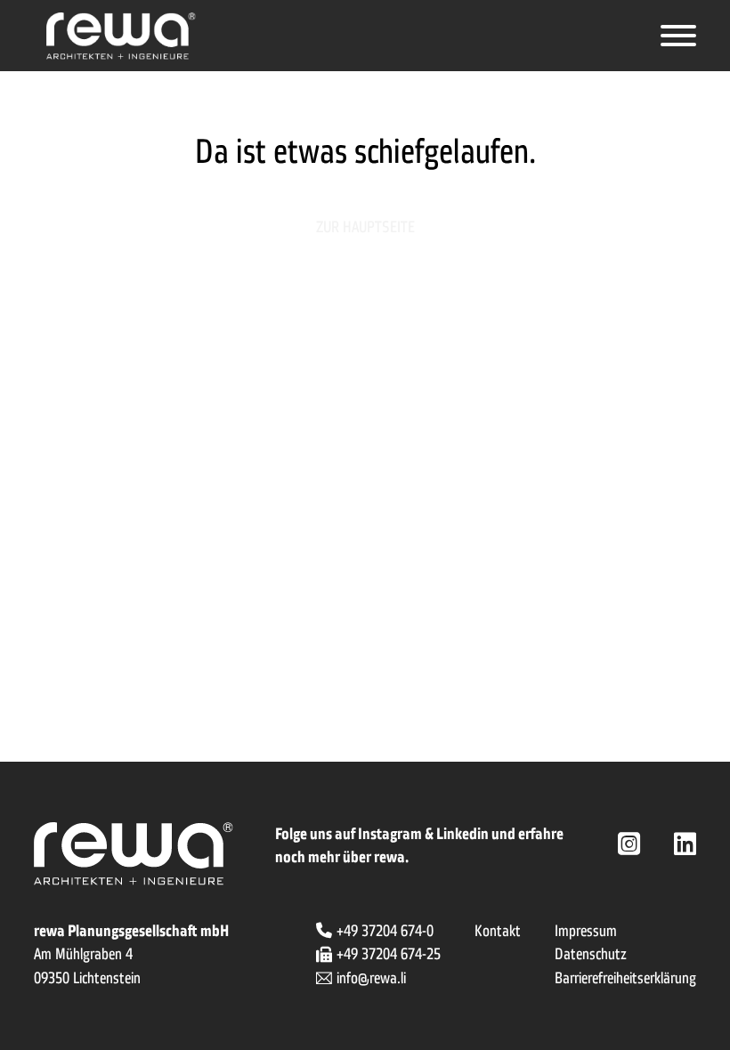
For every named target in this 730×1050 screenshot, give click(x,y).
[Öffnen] (678, 35)
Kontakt (497, 931)
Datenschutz (591, 954)
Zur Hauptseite (365, 227)
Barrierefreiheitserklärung (625, 978)
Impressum (586, 931)
